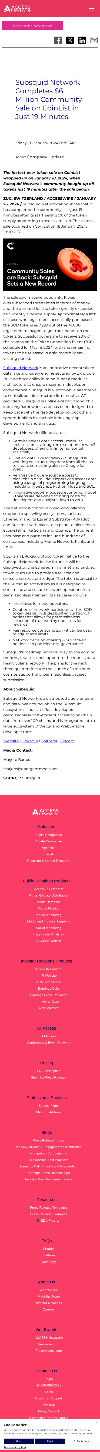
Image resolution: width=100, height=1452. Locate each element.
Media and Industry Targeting (48, 921)
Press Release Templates (48, 1207)
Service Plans (49, 1105)
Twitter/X (49, 741)
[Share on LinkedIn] (82, 40)
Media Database (49, 902)
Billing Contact (48, 1411)
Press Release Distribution (48, 895)
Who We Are (49, 1290)
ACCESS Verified (48, 941)
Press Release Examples (48, 1214)
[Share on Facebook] (58, 40)
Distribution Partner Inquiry (48, 1418)
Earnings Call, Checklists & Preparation (48, 1166)
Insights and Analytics (48, 934)
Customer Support (48, 1398)
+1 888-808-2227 (48, 1385)
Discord (67, 741)
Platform (49, 1255)
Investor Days (49, 1001)
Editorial (49, 1405)
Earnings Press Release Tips (48, 1173)
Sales (49, 1392)
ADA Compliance (48, 982)
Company (49, 1262)
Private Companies (49, 841)
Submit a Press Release (48, 1077)
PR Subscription (48, 1071)
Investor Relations (48, 1303)
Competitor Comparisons (48, 1153)
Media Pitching (49, 908)
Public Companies (48, 835)
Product (48, 1249)
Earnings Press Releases (48, 995)
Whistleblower (48, 1008)
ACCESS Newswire (49, 1337)
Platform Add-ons (48, 1112)
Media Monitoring (48, 915)
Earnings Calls (48, 988)
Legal (49, 854)
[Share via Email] (94, 40)
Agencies (48, 848)
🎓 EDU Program (48, 1220)
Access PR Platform (48, 889)
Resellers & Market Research (48, 860)
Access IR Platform (49, 969)
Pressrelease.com (48, 1350)
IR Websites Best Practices (48, 1160)
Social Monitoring (48, 928)
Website (11, 741)
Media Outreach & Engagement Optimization (49, 1147)
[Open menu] (92, 8)
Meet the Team (49, 1296)
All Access (48, 1036)
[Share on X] (70, 40)
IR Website (49, 975)
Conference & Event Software (48, 1042)
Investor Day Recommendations (48, 1179)
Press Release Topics (48, 1140)
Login (49, 1379)
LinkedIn (30, 741)
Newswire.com (48, 1344)
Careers (49, 1309)
